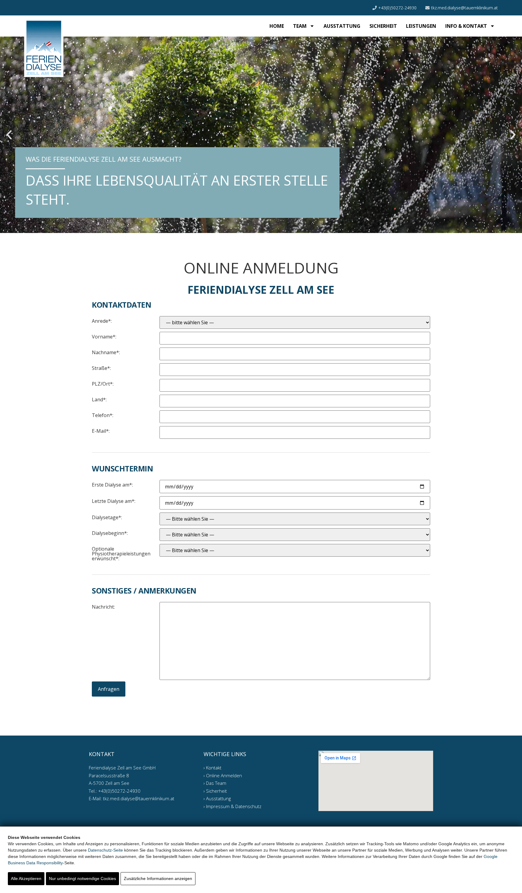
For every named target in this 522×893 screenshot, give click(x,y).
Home (276, 26)
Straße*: (101, 367)
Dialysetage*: (107, 517)
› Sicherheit (215, 791)
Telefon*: (102, 415)
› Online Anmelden (223, 775)
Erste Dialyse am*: (112, 484)
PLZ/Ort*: (103, 383)
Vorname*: (104, 336)
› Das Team (215, 783)
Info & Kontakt (466, 26)
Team (300, 26)
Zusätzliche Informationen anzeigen (158, 878)
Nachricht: (103, 606)
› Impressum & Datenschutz (232, 806)
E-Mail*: (101, 430)
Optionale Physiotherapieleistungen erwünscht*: (121, 553)
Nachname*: (106, 352)
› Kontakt (212, 768)
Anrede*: (102, 320)
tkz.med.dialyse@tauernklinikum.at (464, 8)
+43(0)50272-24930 (397, 8)
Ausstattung (342, 26)
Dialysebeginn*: (110, 532)
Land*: (99, 399)
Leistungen (421, 26)
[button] (9, 135)
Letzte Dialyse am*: (113, 500)
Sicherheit (383, 26)
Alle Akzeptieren (26, 878)
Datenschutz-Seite (105, 850)
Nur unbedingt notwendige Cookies (82, 878)
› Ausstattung (217, 798)
